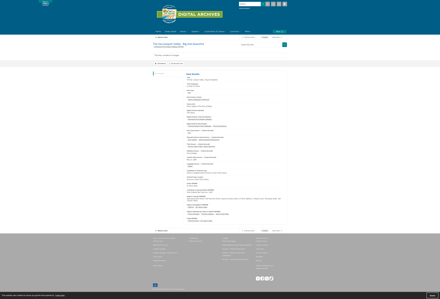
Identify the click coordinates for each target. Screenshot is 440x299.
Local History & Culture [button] (214, 31)
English (190, 166)
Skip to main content (45, 1)
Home (158, 31)
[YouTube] (258, 279)
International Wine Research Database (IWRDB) (168, 47)
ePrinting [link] (258, 260)
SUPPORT (225, 238)
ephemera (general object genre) (209, 140)
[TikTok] (271, 279)
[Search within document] (284, 44)
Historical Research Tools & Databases (199, 126)
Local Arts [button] (234, 31)
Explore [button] (195, 31)
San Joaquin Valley (201, 207)
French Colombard (193, 214)
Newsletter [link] (259, 256)
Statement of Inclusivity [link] (160, 245)
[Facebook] (262, 279)
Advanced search (244, 8)
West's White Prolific (222, 214)
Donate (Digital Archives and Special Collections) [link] (237, 245)
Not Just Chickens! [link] (262, 253)
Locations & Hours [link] (261, 241)
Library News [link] (260, 249)
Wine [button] (247, 31)
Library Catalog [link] (157, 265)
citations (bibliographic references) (198, 100)
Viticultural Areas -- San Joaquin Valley (200, 221)
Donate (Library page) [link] (228, 241)
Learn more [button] (60, 295)
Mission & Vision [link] (158, 241)
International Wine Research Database (200, 119)
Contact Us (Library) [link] (262, 245)
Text (189, 93)
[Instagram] (267, 279)
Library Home (170, 31)
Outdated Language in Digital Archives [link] (165, 253)
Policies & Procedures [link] (195, 241)
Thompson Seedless (207, 214)
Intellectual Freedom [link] (159, 260)
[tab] (168, 73)
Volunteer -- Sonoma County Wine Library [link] (235, 259)
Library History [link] (157, 256)
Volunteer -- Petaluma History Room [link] (233, 249)
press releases (192, 140)
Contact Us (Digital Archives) (264, 265)
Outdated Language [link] (159, 249)
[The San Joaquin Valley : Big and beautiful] (201, 146)
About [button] (182, 31)
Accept (432, 295)
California (191, 207)
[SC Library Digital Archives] (189, 14)
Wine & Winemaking (219, 126)
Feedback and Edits (262, 268)
